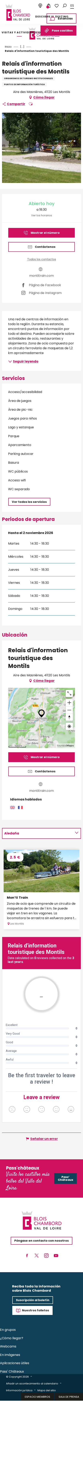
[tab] (37, 833)
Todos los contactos (41, 259)
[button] (64, 6)
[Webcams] (40, 6)
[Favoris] (56, 6)
